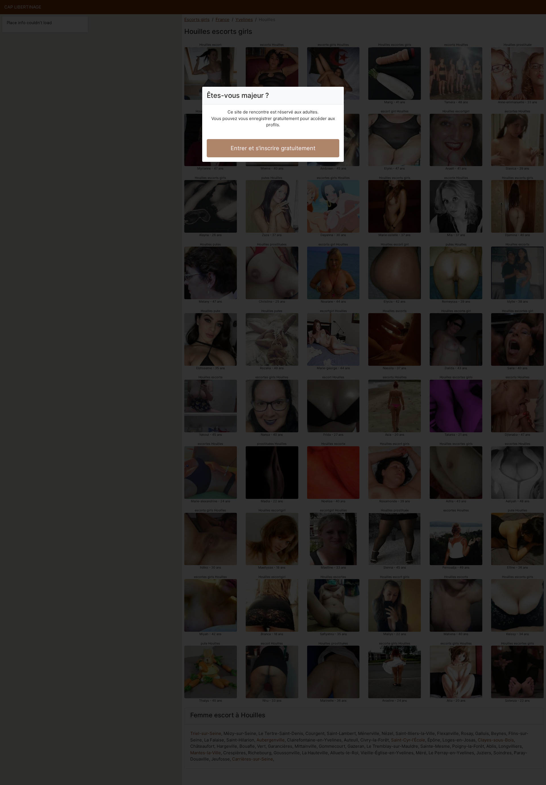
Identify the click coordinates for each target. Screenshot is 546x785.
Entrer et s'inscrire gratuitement (273, 148)
